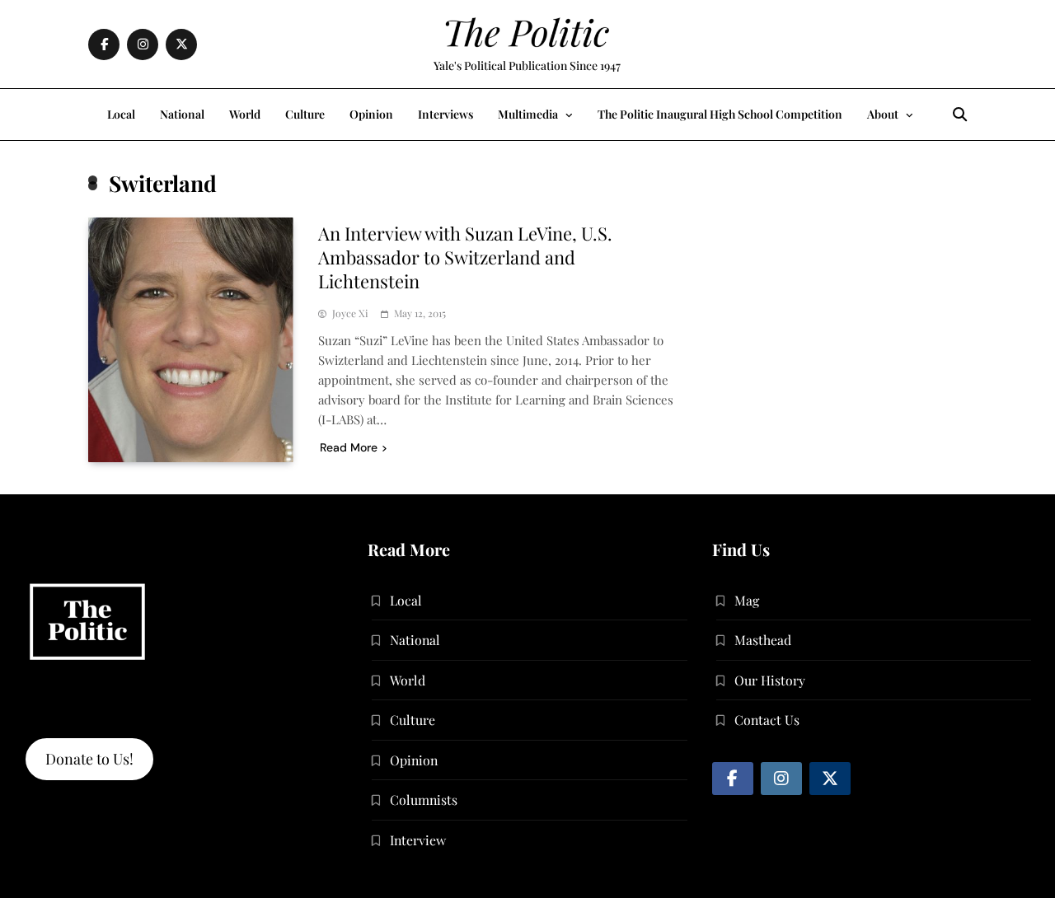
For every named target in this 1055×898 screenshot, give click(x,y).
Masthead (762, 639)
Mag (746, 600)
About (882, 114)
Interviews (445, 114)
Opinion (371, 114)
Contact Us (766, 719)
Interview (418, 840)
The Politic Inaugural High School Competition (720, 114)
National (182, 114)
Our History (769, 680)
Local (121, 114)
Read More (348, 447)
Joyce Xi (350, 313)
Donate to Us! (89, 759)
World (244, 114)
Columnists (423, 799)
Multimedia (528, 114)
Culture (305, 114)
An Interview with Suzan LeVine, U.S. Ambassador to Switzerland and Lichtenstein (465, 257)
